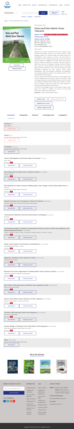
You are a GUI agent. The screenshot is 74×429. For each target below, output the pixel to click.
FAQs (60, 5)
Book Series (38, 16)
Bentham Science (36, 427)
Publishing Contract (42, 405)
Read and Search (42, 410)
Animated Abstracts (31, 387)
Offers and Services (31, 399)
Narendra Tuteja (41, 25)
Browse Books (10, 13)
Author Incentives (42, 387)
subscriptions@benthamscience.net (58, 398)
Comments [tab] (63, 115)
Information (42, 5)
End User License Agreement (31, 395)
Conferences (53, 5)
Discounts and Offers (41, 397)
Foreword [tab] (23, 115)
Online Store (64, 14)
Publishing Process (31, 401)
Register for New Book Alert (30, 409)
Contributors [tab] (48, 115)
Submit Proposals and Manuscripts (42, 413)
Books (34, 5)
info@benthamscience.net (56, 404)
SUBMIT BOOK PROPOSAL (54, 13)
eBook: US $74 (41, 99)
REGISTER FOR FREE (13, 392)
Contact (67, 5)
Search (43, 13)
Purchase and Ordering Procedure (31, 404)
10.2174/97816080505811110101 (44, 46)
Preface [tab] (35, 115)
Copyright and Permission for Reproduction (41, 392)
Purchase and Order (42, 407)
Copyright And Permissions (30, 391)
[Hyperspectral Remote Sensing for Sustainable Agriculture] (29, 366)
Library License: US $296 (44, 107)
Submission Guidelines (29, 413)
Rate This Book (38, 49)
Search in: (24, 16)
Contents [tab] (11, 115)
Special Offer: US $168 (57, 99)
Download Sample (17, 68)
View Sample (17, 65)
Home (20, 5)
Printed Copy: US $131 (43, 103)
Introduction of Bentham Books (42, 401)
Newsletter (27, 5)
